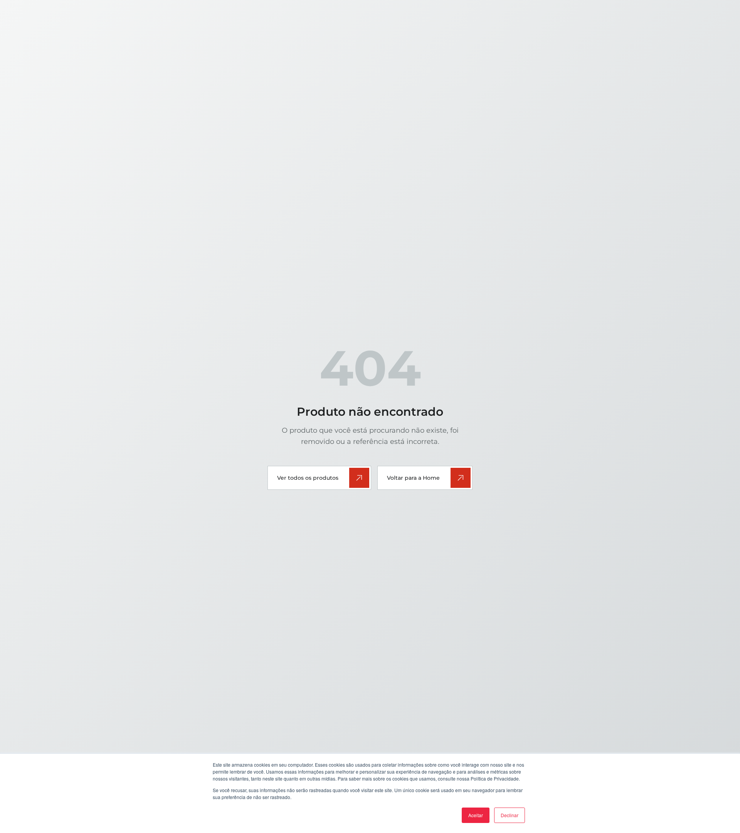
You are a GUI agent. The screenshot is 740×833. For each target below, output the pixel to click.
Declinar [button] (509, 815)
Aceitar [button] (475, 815)
